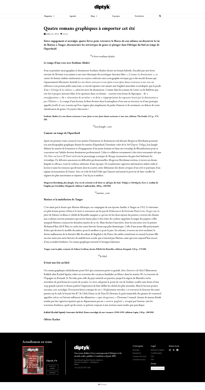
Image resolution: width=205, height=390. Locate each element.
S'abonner (52, 373)
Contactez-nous (139, 360)
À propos (116, 16)
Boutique (136, 350)
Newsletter (139, 16)
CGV (152, 356)
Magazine (48, 16)
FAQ (152, 360)
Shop (93, 16)
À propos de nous (139, 356)
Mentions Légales (157, 350)
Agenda (72, 16)
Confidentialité (156, 353)
